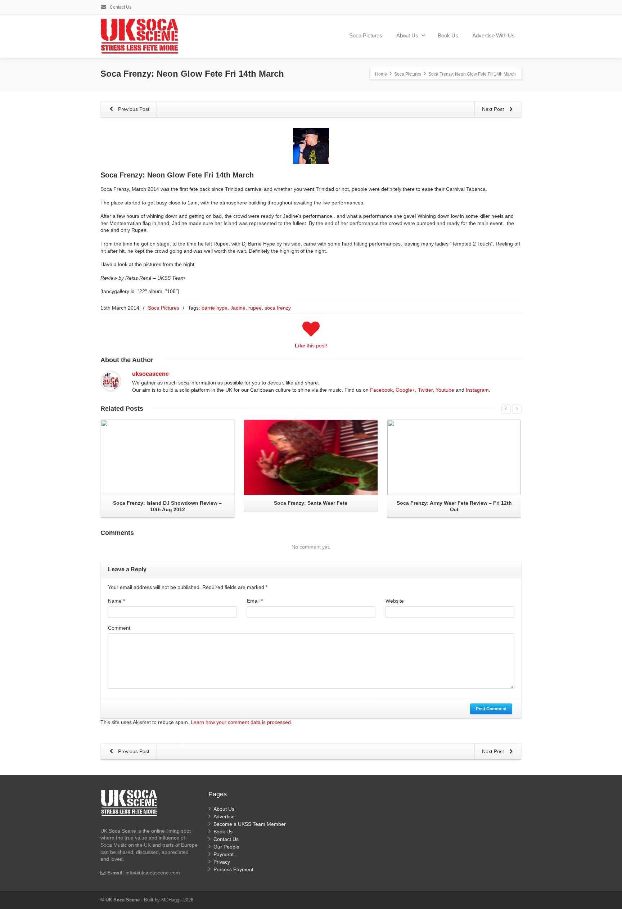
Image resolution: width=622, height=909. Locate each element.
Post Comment (491, 708)
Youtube (445, 390)
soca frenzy (278, 308)
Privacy (221, 862)
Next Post (493, 109)
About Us (407, 35)
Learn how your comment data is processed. (241, 722)
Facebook (381, 390)
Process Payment (233, 869)
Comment (119, 628)
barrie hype (214, 308)
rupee (255, 308)
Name (116, 601)
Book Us (448, 35)
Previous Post (133, 109)
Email (255, 601)
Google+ (405, 390)
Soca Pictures (365, 35)
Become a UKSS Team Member (249, 824)
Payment (223, 854)
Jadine (237, 308)
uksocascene (150, 374)
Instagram (477, 390)
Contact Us (120, 7)
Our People (226, 847)
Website (395, 601)
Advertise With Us (493, 35)
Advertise (224, 816)
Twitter (425, 390)
